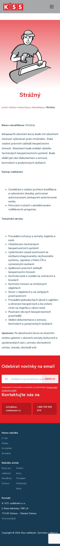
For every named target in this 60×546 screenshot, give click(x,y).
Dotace (5, 483)
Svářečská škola (21, 486)
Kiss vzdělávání (28, 532)
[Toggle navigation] (52, 7)
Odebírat (50, 378)
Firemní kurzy (24, 107)
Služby (13, 107)
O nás (5, 438)
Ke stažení (7, 448)
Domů (5, 107)
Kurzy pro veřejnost (6, 471)
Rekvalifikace (38, 107)
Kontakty (6, 453)
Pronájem (21, 478)
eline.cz (54, 532)
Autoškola (7, 478)
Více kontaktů (9, 518)
